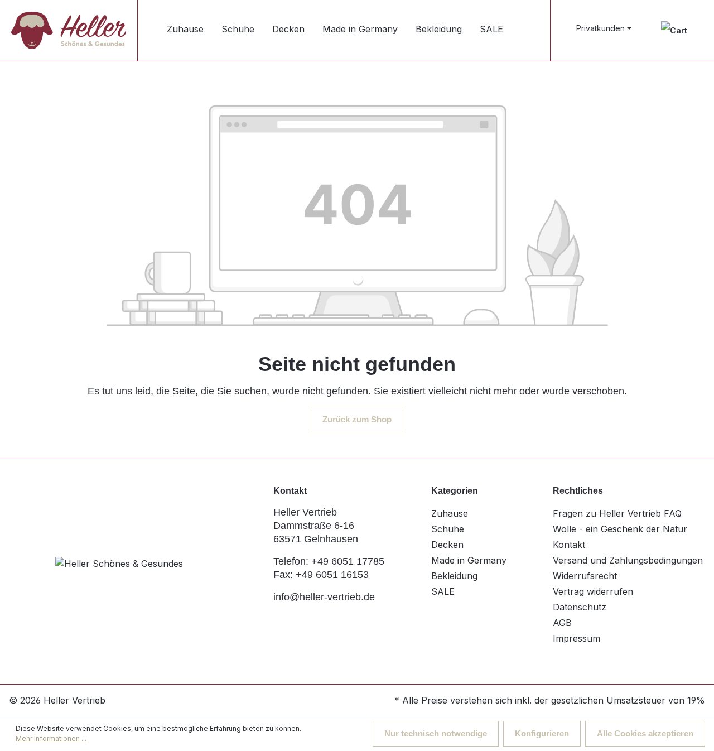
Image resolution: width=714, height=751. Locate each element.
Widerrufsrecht (585, 575)
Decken (447, 544)
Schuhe (447, 529)
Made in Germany (468, 560)
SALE (443, 591)
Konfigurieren (542, 733)
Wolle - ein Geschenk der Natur (620, 529)
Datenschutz (579, 607)
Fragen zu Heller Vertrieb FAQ (617, 513)
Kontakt (569, 544)
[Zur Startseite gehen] (68, 30)
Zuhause (449, 513)
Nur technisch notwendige (435, 733)
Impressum (576, 638)
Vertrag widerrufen (593, 591)
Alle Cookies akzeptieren (645, 733)
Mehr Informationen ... (51, 738)
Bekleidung (454, 575)
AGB (562, 622)
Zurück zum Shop (357, 419)
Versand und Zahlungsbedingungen (628, 560)
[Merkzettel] (674, 30)
